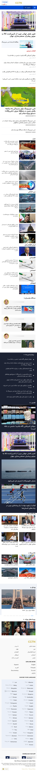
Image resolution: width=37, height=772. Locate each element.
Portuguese (11, 703)
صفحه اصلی (32, 646)
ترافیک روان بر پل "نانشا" (28, 610)
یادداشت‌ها (31, 513)
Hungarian (28, 732)
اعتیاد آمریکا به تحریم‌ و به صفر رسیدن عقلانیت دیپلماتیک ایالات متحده (10, 236)
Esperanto (27, 709)
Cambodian (29, 697)
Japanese (28, 741)
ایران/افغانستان (31, 652)
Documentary (14, 670)
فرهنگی (16, 655)
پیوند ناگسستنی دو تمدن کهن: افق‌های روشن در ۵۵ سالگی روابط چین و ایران (12, 308)
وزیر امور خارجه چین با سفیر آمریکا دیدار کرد (11, 152)
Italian (29, 738)
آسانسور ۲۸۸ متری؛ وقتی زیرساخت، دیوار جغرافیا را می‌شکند (12, 342)
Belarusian (27, 688)
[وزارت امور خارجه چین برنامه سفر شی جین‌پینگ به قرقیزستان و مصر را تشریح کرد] (18, 21)
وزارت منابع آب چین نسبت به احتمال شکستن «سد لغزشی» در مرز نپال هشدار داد (10, 163)
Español (16, 664)
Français (33, 667)
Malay (11, 685)
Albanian (29, 682)
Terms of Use (25, 769)
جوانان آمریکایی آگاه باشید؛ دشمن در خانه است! (20, 359)
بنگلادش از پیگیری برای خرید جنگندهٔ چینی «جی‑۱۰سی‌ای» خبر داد (17, 386)
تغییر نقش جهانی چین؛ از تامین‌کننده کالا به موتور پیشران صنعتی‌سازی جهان (19, 380)
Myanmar (11, 691)
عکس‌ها (32, 553)
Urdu (14, 738)
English (33, 664)
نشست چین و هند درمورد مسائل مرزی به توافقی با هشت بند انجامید (10, 183)
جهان (17, 649)
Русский (33, 670)
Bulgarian (27, 694)
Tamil (14, 727)
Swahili (12, 724)
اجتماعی (33, 655)
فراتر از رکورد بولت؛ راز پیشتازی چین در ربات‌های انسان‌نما (20, 507)
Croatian (28, 700)
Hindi (30, 730)
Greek (29, 721)
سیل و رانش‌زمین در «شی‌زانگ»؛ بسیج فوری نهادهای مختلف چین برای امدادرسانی (10, 173)
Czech (29, 703)
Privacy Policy (32, 769)
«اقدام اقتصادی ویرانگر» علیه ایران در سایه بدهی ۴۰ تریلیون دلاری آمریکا (12, 325)
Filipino (29, 712)
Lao (14, 682)
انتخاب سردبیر (31, 50)
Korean (29, 744)
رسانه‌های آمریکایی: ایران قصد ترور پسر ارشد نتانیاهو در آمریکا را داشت (10, 249)
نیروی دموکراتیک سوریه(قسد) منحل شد (10, 215)
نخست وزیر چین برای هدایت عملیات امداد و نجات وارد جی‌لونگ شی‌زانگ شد (11, 142)
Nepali (13, 694)
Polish (13, 700)
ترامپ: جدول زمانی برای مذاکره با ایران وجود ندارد (19, 396)
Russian (12, 712)
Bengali (29, 691)
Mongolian (12, 688)
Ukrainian (11, 735)
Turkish (13, 732)
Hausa (29, 724)
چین (34, 649)
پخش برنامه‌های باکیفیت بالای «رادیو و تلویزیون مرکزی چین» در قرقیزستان (10, 287)
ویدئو (33, 587)
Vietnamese (11, 741)
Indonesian (25, 735)
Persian (13, 697)
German (28, 718)
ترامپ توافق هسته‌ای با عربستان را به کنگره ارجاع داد (10, 225)
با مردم (16, 646)
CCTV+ (33, 673)
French (29, 715)
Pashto (13, 706)
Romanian (12, 709)
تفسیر (33, 657)
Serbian (12, 715)
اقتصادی (16, 652)
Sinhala (13, 718)
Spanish (12, 721)
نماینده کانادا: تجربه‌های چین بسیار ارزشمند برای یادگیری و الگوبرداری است (11, 274)
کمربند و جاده (15, 657)
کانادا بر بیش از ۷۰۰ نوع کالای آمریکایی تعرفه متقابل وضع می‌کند (11, 206)
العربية (16, 667)
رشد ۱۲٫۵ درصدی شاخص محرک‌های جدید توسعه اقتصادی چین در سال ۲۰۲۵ (10, 261)
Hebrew (29, 727)
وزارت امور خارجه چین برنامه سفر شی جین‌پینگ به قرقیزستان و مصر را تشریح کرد (19, 392)
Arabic (29, 685)
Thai (14, 730)
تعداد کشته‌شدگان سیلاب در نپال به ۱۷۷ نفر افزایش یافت (11, 195)
